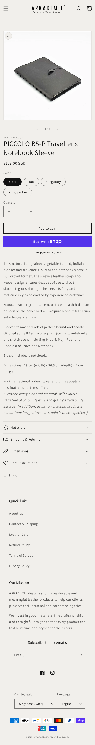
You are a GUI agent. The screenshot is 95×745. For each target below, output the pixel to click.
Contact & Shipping (23, 524)
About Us (16, 513)
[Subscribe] (80, 655)
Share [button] (13, 475)
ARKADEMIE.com (41, 736)
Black (12, 182)
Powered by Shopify (59, 736)
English (67, 704)
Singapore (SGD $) (31, 704)
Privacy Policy (19, 566)
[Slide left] (37, 129)
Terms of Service (21, 555)
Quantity (9, 202)
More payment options (47, 252)
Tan (31, 182)
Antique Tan (17, 192)
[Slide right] (58, 129)
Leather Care (18, 534)
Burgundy (53, 182)
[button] (6, 8)
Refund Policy (19, 545)
